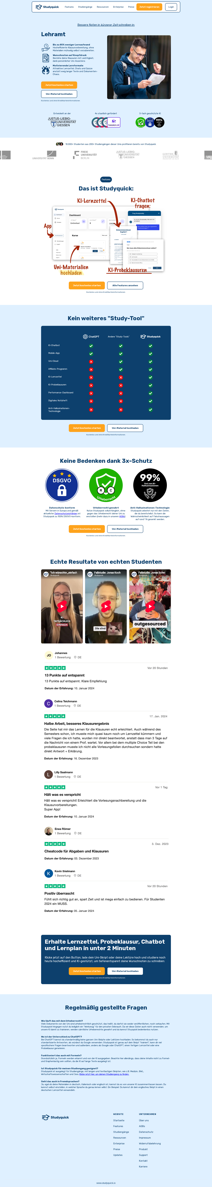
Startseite (118, 1120)
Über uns (144, 1120)
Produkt (143, 1149)
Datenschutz (146, 1132)
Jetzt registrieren (149, 7)
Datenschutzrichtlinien (66, 513)
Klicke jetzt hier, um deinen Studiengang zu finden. (104, 1074)
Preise (131, 7)
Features (69, 7)
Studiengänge (85, 7)
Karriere (143, 1166)
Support (143, 1155)
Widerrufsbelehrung (150, 1143)
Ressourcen (103, 7)
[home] (47, 6)
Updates (117, 1155)
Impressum (145, 1137)
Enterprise (118, 7)
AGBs (122, 516)
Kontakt (143, 1160)
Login (171, 7)
